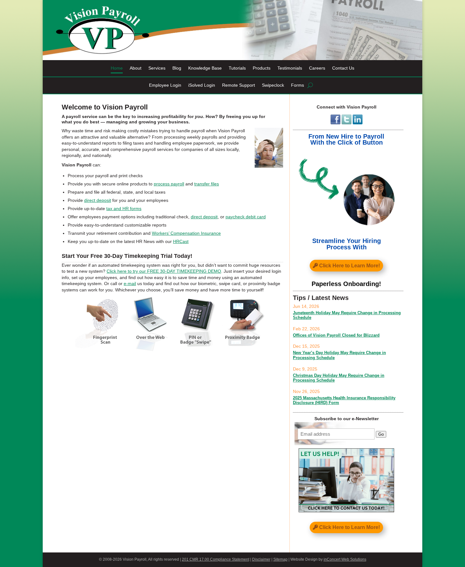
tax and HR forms (123, 208)
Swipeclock (273, 85)
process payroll (169, 183)
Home (117, 68)
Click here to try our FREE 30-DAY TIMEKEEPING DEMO (164, 271)
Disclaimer (261, 559)
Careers (317, 68)
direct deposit (97, 200)
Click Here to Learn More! (349, 265)
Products (261, 68)
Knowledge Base (205, 68)
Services (156, 68)
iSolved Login (201, 85)
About (135, 68)
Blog (176, 68)
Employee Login (165, 85)
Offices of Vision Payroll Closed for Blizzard (336, 335)
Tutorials (237, 68)
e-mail (130, 283)
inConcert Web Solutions (345, 559)
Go (381, 434)
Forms (297, 85)
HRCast (181, 241)
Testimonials (289, 68)
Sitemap (280, 559)
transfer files (206, 183)
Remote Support (238, 85)
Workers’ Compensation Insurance (186, 233)
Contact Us (343, 68)
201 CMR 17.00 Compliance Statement (215, 559)
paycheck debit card (246, 216)
